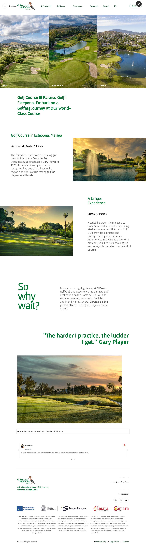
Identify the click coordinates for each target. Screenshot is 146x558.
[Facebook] (115, 500)
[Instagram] (121, 500)
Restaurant (94, 6)
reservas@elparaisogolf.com (120, 482)
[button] (18, 450)
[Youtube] (126, 500)
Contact (106, 6)
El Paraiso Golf (46, 6)
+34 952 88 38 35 (123, 494)
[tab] (27, 146)
